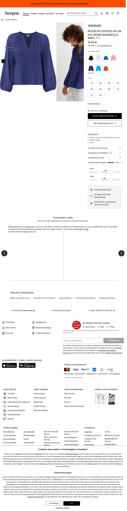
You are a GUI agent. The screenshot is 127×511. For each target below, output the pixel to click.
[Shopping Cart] (118, 13)
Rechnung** (69, 373)
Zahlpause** (92, 373)
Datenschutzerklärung (114, 352)
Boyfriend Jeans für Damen (52, 443)
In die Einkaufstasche (103, 116)
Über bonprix (69, 393)
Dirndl (107, 431)
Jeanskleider (29, 442)
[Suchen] (96, 13)
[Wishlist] (112, 13)
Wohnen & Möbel (41, 410)
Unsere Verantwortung (74, 405)
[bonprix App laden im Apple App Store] (9, 364)
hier (112, 461)
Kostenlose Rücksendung (24, 310)
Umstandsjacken (71, 440)
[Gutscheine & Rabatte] (107, 13)
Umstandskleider (71, 444)
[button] (35, 253)
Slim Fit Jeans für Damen (51, 432)
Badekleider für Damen (111, 439)
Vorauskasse (115, 373)
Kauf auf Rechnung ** (63, 310)
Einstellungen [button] (54, 503)
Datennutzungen (72, 454)
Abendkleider (8, 431)
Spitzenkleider (9, 438)
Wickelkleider (29, 434)
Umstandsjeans (70, 436)
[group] (28, 61)
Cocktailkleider (9, 434)
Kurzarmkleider (9, 442)
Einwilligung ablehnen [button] (63, 508)
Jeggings (88, 431)
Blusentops (89, 444)
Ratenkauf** (80, 373)
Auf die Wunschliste (103, 123)
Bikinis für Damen (112, 434)
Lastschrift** (103, 373)
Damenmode (39, 393)
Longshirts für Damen (90, 439)
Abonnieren (113, 340)
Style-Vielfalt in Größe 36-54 (103, 310)
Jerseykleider (29, 431)
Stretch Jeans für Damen (71, 432)
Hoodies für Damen (92, 434)
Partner (18, 454)
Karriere (67, 397)
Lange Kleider (9, 445)
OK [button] (72, 503)
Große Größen (40, 405)
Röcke (26, 438)
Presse (67, 401)
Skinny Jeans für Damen (50, 437)
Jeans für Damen (31, 445)
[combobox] (81, 13)
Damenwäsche (40, 397)
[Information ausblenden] (121, 4)
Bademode (38, 401)
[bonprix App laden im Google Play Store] (27, 364)
